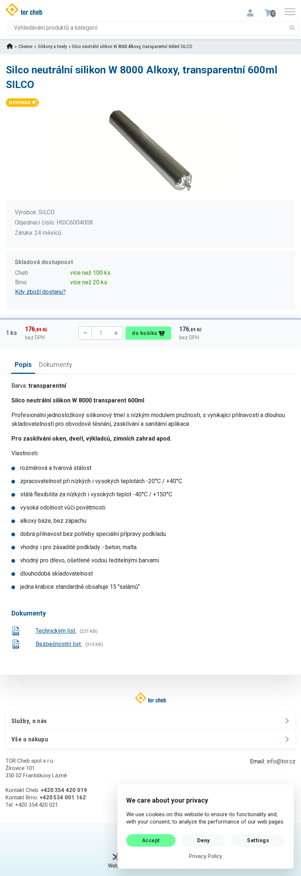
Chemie (25, 46)
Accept (151, 840)
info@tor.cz (280, 761)
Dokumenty (55, 364)
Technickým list (56, 630)
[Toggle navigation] (250, 10)
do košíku (145, 333)
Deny (203, 840)
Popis (23, 364)
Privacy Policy (205, 856)
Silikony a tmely (52, 46)
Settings (258, 840)
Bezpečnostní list (59, 643)
